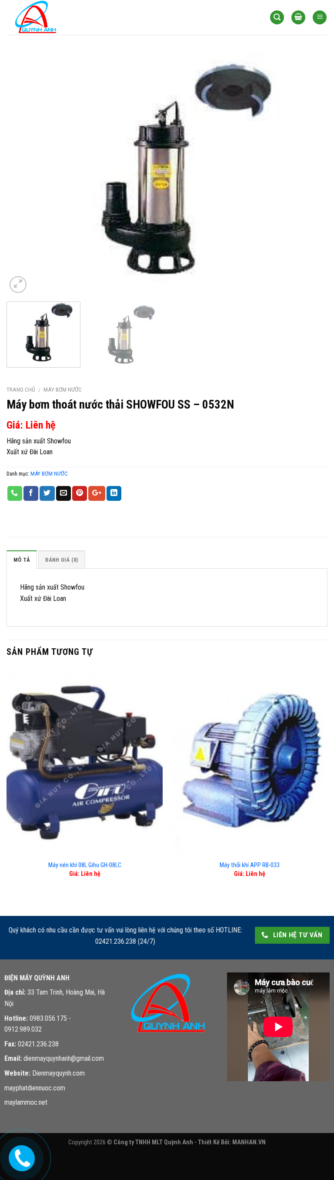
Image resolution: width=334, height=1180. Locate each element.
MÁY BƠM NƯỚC (62, 389)
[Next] (310, 173)
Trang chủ (21, 389)
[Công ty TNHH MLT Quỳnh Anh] (50, 17)
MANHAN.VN (249, 1142)
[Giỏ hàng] (298, 17)
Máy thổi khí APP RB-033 (250, 865)
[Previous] (24, 173)
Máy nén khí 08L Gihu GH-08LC (84, 865)
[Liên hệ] (21, 1156)
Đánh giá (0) (61, 559)
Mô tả (21, 559)
